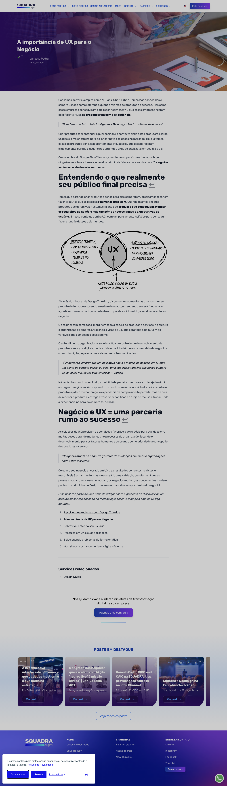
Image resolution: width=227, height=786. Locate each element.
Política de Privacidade (40, 764)
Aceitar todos (18, 774)
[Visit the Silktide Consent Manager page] (86, 774)
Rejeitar (38, 774)
